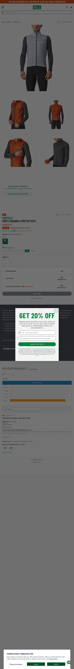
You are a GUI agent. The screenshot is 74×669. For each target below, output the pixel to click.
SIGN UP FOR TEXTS (37, 344)
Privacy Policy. (53, 659)
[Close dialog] (56, 310)
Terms (37, 355)
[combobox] (21, 332)
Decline (56, 664)
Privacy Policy (49, 354)
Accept (36, 664)
